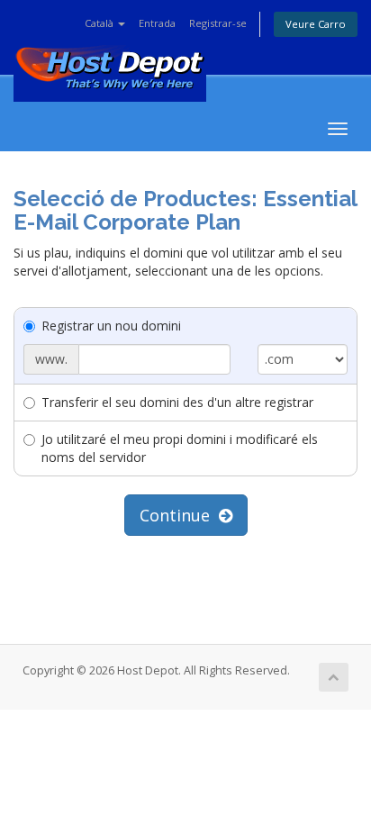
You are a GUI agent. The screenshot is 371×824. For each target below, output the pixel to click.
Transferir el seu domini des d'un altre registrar (177, 402)
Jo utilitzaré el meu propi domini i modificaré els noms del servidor (179, 448)
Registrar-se (218, 23)
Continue (179, 515)
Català (100, 23)
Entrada (157, 23)
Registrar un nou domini (111, 325)
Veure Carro (315, 24)
